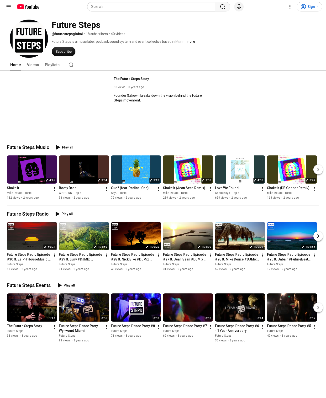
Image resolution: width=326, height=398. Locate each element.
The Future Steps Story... (133, 79)
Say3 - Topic (118, 193)
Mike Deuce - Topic (19, 193)
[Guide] (8, 7)
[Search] (222, 6)
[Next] (318, 169)
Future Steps (15, 264)
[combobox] (152, 7)
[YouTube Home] (28, 6)
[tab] (15, 65)
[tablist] (163, 65)
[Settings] (290, 7)
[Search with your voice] (239, 6)
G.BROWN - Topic (70, 193)
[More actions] (54, 189)
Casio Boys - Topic (227, 193)
